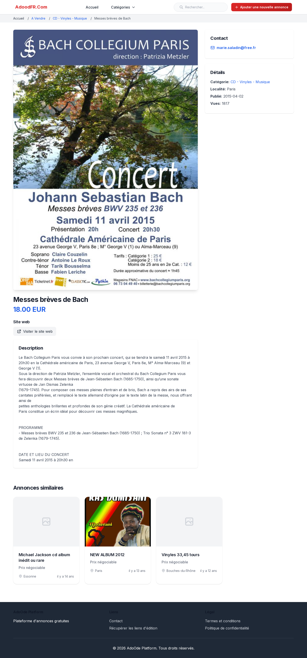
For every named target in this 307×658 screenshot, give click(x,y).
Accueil (92, 7)
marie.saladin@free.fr (236, 47)
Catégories (120, 7)
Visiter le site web (38, 331)
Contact (115, 621)
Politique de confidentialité (227, 628)
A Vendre (38, 18)
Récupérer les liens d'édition (133, 628)
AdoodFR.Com (31, 7)
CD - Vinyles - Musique (70, 18)
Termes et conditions (222, 621)
